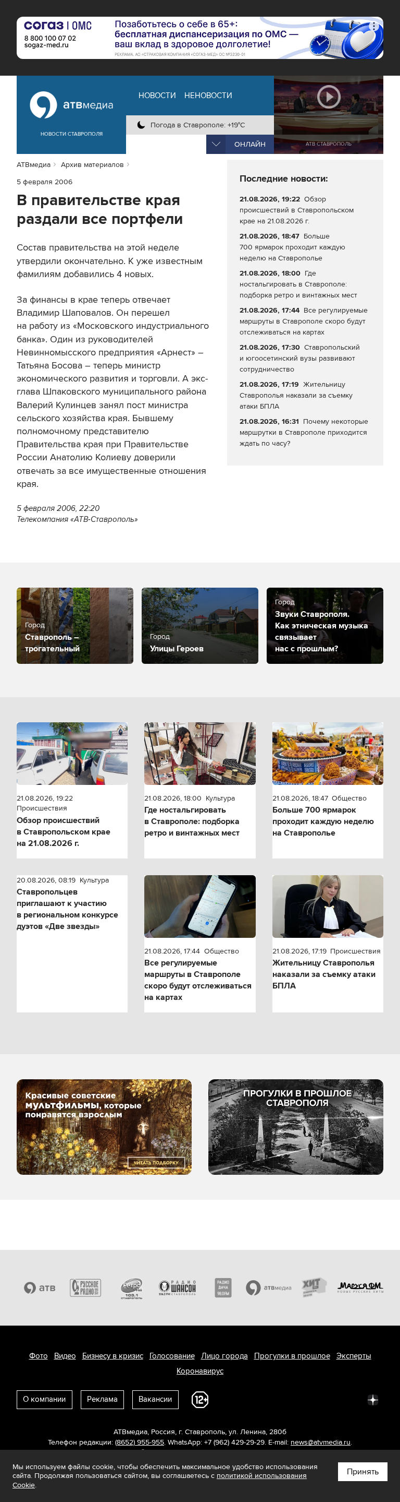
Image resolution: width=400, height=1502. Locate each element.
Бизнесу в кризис (112, 1356)
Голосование (172, 1356)
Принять (363, 1472)
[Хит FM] (315, 1288)
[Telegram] (258, 1399)
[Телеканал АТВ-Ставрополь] (40, 1288)
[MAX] (304, 1399)
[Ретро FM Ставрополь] (131, 1288)
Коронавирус (200, 1371)
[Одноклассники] (281, 1399)
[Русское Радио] (85, 1288)
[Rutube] (350, 1399)
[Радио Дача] (223, 1288)
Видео (65, 1356)
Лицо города (224, 1356)
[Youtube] (327, 1399)
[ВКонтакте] (235, 1399)
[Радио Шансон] (177, 1288)
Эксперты (353, 1356)
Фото (38, 1356)
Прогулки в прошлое (292, 1356)
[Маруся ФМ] (360, 1288)
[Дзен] (372, 1399)
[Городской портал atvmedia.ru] (269, 1288)
